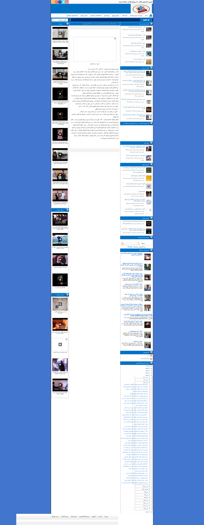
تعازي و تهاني (83, 15)
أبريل (146, 500)
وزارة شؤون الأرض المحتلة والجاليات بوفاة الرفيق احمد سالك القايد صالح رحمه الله (133, 229)
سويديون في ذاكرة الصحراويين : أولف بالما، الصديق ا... (135, 449)
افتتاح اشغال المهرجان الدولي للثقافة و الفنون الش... (136, 442)
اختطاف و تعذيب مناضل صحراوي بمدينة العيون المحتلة (135, 386)
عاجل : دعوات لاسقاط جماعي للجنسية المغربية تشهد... (135, 403)
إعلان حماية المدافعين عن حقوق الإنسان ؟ (135, 209)
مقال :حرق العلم (137, 341)
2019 (149, 366)
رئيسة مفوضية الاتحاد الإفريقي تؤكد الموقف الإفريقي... (135, 456)
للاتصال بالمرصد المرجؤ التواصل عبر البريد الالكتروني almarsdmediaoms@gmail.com (138, 315)
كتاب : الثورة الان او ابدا (139, 59)
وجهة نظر (106, 15)
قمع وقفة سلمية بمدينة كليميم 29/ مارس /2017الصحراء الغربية (132, 254)
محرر (148, 355)
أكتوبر (146, 382)
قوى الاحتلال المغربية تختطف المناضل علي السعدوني (136, 384)
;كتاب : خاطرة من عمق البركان (137, 51)
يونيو (147, 494)
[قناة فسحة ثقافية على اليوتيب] (67, 2)
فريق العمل (74, 516)
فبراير (146, 505)
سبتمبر (146, 486)
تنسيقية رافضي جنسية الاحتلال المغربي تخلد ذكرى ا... (136, 426)
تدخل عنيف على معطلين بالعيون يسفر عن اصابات (136, 389)
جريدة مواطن (55, 516)
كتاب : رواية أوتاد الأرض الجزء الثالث (136, 27)
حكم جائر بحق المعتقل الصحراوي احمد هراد (138, 440)
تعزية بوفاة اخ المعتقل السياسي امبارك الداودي (134, 221)
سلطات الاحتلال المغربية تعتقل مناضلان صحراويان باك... (135, 410)
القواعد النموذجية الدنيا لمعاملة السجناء (135, 183)
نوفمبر (146, 379)
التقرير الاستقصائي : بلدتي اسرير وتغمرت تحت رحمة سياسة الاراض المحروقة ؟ (134, 146)
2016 (149, 373)
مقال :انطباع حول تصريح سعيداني (133, 284)
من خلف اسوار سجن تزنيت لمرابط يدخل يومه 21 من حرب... (134, 398)
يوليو (147, 492)
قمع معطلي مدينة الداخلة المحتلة (140, 391)
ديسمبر (146, 377)
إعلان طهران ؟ (141, 191)
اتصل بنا (100, 516)
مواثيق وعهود (115, 15)
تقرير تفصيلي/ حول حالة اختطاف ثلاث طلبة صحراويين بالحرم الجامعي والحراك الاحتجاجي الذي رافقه (132, 275)
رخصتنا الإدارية (65, 516)
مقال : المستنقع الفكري (136, 331)
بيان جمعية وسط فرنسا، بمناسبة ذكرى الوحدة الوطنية (136, 417)
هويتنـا (106, 516)
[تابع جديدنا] (53, 2)
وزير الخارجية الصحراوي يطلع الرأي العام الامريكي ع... (135, 433)
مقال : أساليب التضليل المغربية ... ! (140, 424)
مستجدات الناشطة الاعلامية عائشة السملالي (138, 475)
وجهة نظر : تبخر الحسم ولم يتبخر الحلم (135, 155)
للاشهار (94, 516)
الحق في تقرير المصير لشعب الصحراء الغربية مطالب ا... (135, 459)
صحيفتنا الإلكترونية (84, 516)
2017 (149, 370)
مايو (147, 497)
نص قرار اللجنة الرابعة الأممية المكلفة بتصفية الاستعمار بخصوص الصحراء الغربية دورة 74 (134, 71)
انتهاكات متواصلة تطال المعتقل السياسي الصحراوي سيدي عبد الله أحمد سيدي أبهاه (132, 305)
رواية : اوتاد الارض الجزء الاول (138, 43)
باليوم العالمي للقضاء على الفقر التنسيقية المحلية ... (136, 412)
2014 (149, 512)
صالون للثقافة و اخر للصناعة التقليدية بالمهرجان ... (136, 454)
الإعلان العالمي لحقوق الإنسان (138, 175)
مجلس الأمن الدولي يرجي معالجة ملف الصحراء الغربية (135, 445)
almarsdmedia (145, 358)
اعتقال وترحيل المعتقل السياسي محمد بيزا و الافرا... (136, 407)
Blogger (130, 247)
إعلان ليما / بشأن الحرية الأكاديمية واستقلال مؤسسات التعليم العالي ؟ (134, 200)
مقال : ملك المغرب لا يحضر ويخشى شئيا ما (138, 468)
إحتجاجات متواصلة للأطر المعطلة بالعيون (139, 393)
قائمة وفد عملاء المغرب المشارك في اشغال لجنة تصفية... (135, 428)
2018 (149, 368)
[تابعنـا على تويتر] (63, 2)
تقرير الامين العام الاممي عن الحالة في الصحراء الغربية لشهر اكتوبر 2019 (133, 81)
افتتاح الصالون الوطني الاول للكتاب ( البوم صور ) (137, 435)
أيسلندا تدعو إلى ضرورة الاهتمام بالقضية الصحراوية (136, 461)
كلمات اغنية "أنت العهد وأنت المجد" (132, 321)
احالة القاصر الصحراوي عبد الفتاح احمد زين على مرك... (135, 463)
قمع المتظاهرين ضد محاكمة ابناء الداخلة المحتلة (137, 478)
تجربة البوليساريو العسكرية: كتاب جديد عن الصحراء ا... (135, 447)
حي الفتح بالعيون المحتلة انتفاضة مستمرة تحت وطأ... (136, 400)
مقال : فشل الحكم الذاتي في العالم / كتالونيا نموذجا (136, 480)
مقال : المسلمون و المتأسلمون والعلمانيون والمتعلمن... (135, 431)
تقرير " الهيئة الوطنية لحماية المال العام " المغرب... (136, 473)
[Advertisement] (91, 8)
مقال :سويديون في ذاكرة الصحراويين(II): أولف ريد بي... (135, 421)
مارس (146, 503)
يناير (147, 508)
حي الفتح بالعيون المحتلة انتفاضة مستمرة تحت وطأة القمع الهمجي (99, 24)
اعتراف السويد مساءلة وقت (141, 470)
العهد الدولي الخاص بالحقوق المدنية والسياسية (134, 167)
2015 (149, 375)
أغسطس (146, 489)
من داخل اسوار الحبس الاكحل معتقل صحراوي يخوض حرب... (134, 482)
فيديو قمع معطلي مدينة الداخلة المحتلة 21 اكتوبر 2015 (136, 396)
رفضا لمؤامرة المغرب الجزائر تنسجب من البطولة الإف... (135, 466)
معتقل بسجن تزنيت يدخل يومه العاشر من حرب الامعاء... (135, 419)
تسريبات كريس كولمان (136, 15)
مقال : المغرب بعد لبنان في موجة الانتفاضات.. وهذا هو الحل (134, 294)
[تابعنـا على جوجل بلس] (56, 2)
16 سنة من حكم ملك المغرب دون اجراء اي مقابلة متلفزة (135, 452)
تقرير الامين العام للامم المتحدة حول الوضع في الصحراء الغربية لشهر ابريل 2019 (134, 90)
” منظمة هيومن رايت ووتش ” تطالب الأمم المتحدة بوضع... (135, 414)
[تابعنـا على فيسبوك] (60, 2)
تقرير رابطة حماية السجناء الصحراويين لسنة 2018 (133, 99)
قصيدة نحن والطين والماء (142, 405)
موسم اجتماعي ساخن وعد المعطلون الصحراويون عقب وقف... (134, 438)
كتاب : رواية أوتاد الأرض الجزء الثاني (136, 35)
